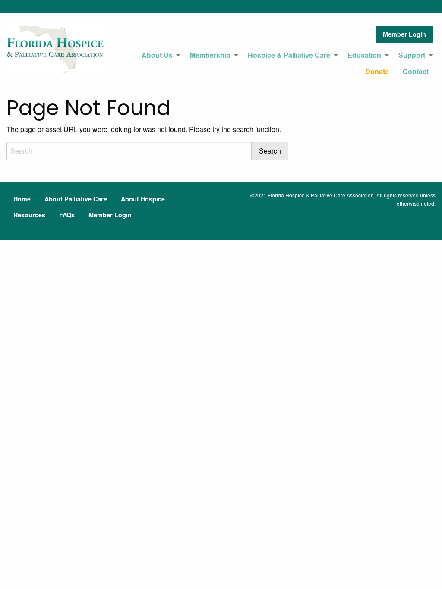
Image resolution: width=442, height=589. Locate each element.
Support (411, 55)
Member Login (404, 34)
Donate (377, 71)
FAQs (67, 214)
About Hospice (143, 198)
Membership (210, 55)
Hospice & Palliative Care (289, 55)
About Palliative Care (75, 198)
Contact (416, 71)
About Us (157, 55)
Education (364, 55)
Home (22, 198)
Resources (29, 214)
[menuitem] (159, 55)
